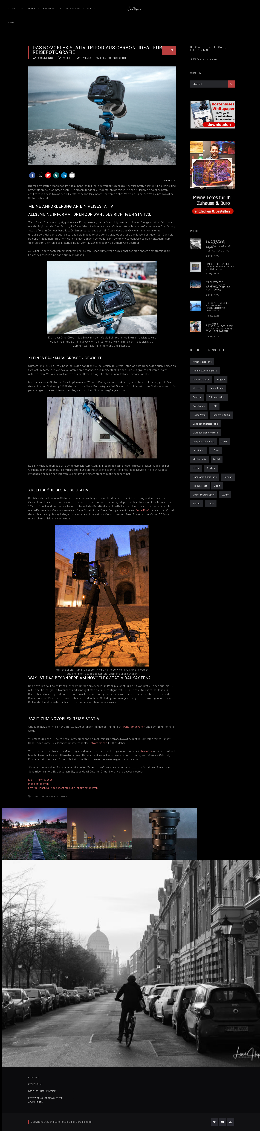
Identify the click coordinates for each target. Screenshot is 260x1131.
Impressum (35, 1084)
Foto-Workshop (217, 397)
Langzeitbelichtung (203, 441)
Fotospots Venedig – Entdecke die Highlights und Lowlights (218, 307)
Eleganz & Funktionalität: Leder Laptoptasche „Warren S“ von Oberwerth (220, 327)
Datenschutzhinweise (42, 1091)
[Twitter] (214, 1122)
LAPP (224, 441)
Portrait (228, 477)
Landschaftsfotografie (205, 423)
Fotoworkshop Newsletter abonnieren (45, 1100)
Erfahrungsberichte (113, 58)
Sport (217, 486)
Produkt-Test (50, 796)
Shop (11, 22)
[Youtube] (230, 1122)
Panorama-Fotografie (205, 477)
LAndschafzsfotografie (205, 432)
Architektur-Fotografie (205, 370)
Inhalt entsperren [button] (38, 783)
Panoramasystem (134, 726)
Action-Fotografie (202, 361)
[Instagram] (222, 1122)
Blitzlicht (198, 388)
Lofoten (215, 450)
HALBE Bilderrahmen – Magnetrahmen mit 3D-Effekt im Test (220, 266)
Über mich (48, 8)
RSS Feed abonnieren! (204, 59)
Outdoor (210, 468)
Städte (196, 503)
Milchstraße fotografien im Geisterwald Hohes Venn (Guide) (218, 286)
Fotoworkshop (98, 743)
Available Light (201, 379)
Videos (90, 8)
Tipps (64, 796)
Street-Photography (204, 494)
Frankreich (199, 406)
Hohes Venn (199, 415)
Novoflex (146, 751)
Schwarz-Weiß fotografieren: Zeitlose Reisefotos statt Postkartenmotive (218, 246)
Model (216, 459)
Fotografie (28, 8)
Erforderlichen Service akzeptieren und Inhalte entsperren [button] (63, 787)
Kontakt (33, 1077)
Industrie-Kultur (221, 415)
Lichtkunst (198, 450)
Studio (225, 494)
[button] (32, 175)
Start (11, 8)
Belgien (221, 379)
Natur (196, 468)
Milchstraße (199, 459)
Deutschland (217, 388)
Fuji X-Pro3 (142, 510)
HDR (214, 406)
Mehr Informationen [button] (40, 779)
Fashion (197, 397)
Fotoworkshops (70, 8)
